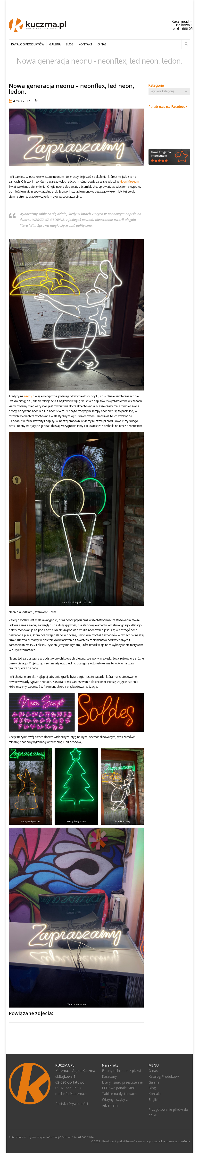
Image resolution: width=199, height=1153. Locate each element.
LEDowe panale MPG (118, 1087)
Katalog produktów (27, 44)
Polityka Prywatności (71, 1103)
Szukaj (186, 44)
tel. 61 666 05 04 (68, 1087)
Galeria (55, 44)
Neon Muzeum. (130, 181)
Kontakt (85, 44)
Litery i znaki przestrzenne (122, 1082)
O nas (102, 44)
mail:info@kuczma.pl (71, 1093)
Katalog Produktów (164, 1076)
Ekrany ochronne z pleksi (121, 1070)
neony (28, 396)
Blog (70, 44)
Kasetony (109, 1076)
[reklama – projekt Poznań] (37, 30)
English (154, 1099)
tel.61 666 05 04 (83, 1137)
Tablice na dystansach (119, 1093)
